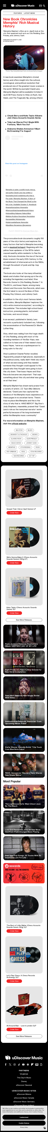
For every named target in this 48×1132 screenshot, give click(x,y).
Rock (38, 447)
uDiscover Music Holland (24, 1105)
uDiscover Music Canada (24, 1098)
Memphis (11, 447)
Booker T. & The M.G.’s (19, 434)
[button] (24, 492)
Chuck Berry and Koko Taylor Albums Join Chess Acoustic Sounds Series (24, 117)
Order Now (14, 513)
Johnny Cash (31, 443)
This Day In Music (24, 1078)
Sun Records (19, 456)
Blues (30, 430)
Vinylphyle (24, 1074)
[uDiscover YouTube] (23, 1064)
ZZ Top (31, 456)
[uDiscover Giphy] (41, 1064)
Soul (23, 451)
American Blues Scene (31, 231)
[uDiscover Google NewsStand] (36, 1064)
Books (34, 434)
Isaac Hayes (16, 443)
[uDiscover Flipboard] (32, 1064)
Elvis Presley (32, 439)
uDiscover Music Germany (24, 1102)
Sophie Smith (9, 41)
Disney (24, 1081)
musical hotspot (18, 247)
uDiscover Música (24, 1094)
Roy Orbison (11, 451)
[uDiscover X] (10, 1064)
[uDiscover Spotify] (27, 1064)
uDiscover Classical (24, 1085)
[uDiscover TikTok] (19, 1064)
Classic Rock (16, 439)
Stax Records (36, 451)
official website (19, 424)
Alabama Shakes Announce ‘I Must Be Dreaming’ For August (23, 130)
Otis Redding (25, 447)
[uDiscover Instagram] (14, 1064)
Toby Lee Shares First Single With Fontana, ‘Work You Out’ (23, 123)
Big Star (19, 430)
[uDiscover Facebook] (5, 1064)
